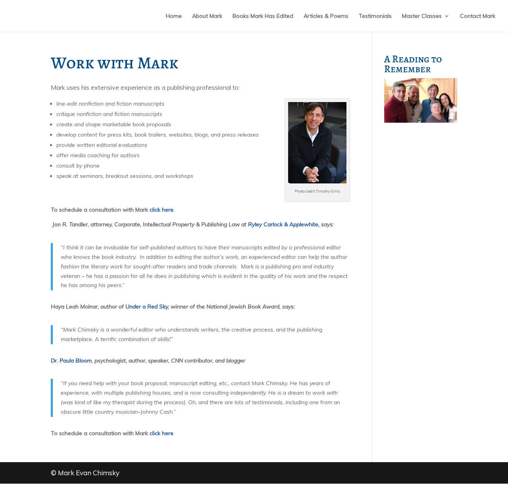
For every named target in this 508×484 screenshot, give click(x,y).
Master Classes (422, 16)
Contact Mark (477, 16)
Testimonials (375, 16)
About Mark (207, 16)
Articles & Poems (326, 16)
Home (174, 16)
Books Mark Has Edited (263, 16)
